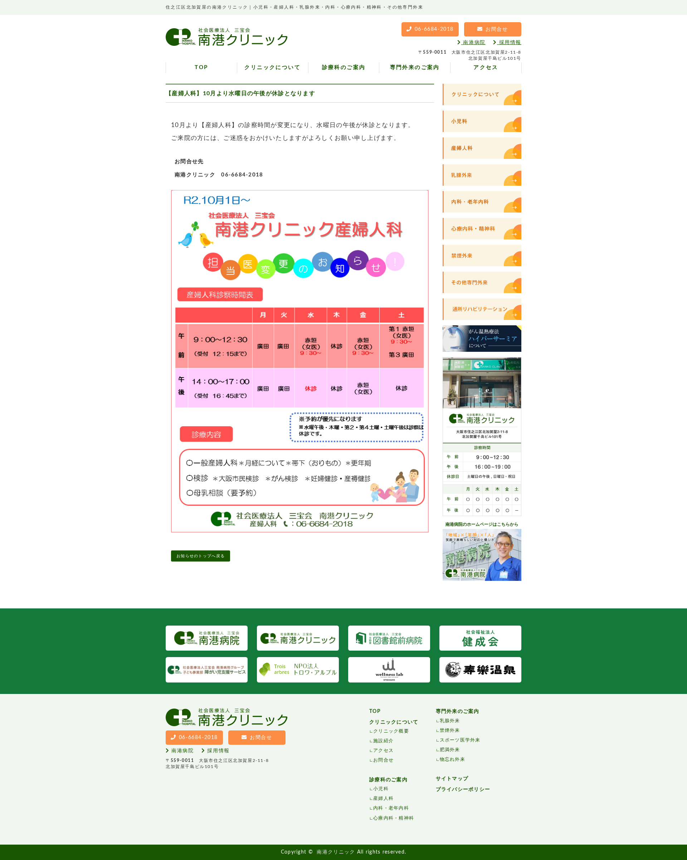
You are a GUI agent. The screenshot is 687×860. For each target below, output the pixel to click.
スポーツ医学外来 (460, 740)
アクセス (485, 67)
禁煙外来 (450, 730)
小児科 (381, 789)
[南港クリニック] (226, 41)
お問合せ (383, 760)
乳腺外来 (450, 721)
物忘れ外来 (452, 759)
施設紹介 (383, 741)
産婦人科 (383, 798)
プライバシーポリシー (463, 789)
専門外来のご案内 (415, 67)
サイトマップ (452, 778)
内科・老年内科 (391, 808)
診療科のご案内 (344, 67)
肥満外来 (450, 750)
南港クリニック (336, 852)
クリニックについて (272, 67)
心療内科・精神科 (393, 818)
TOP (201, 67)
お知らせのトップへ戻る (200, 556)
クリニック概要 (391, 731)
